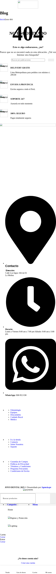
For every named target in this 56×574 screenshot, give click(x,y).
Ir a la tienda (15, 440)
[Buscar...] (51, 60)
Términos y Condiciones (20, 466)
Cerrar (2, 537)
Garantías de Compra (19, 462)
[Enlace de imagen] (28, 125)
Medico (13, 419)
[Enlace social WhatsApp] (15, 425)
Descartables (15, 415)
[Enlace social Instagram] (9, 425)
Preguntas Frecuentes (19, 469)
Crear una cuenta (28, 563)
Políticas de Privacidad (19, 464)
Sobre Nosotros (16, 444)
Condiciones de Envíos (19, 471)
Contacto (14, 442)
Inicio (2, 19)
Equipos (13, 412)
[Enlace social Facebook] (2, 425)
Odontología (15, 410)
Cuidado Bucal (16, 417)
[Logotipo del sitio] (28, 8)
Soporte (13, 447)
